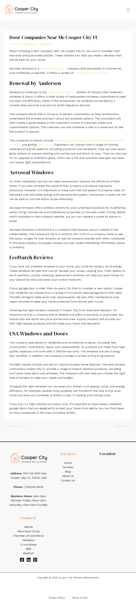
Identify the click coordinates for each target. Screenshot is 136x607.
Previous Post (15, 426)
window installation (53, 68)
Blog (68, 471)
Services (68, 467)
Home (68, 463)
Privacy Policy (57, 597)
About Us (68, 476)
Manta (28, 527)
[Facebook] (22, 560)
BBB (28, 548)
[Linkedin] (28, 560)
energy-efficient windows (91, 73)
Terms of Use (79, 597)
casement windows (98, 140)
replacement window (61, 92)
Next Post (123, 426)
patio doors (45, 144)
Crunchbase (28, 544)
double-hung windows (69, 140)
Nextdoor (28, 540)
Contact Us (68, 480)
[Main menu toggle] (128, 9)
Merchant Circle (28, 531)
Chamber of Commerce (28, 535)
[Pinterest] (35, 560)
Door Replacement (24, 44)
